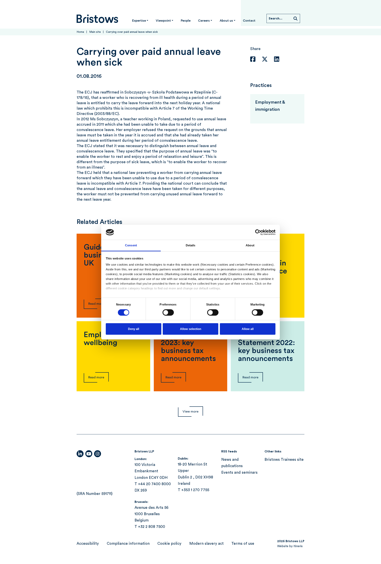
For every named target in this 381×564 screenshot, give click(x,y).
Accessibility (88, 544)
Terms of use (242, 544)
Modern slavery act (206, 544)
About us (226, 20)
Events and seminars (239, 472)
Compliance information (128, 544)
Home (80, 32)
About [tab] (250, 245)
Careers (204, 20)
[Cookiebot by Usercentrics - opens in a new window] (258, 232)
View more (190, 411)
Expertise (139, 20)
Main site (95, 32)
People (185, 20)
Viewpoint (163, 20)
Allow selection (190, 329)
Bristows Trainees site (284, 460)
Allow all (248, 329)
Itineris (298, 546)
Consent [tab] (131, 245)
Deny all (133, 329)
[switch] (168, 312)
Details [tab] (190, 245)
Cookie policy (169, 544)
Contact (249, 20)
